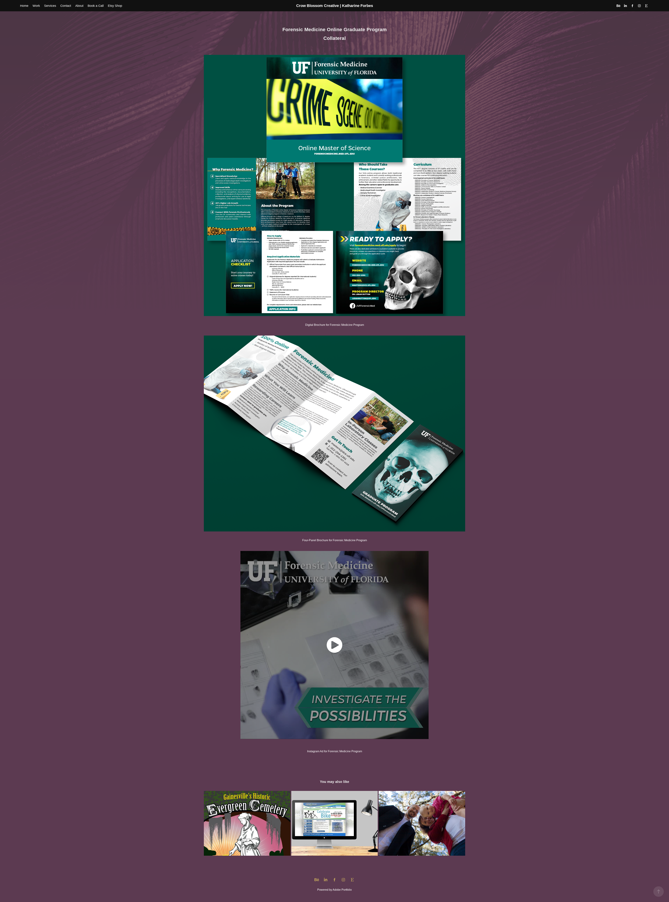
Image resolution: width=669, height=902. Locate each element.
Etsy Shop (115, 5)
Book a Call (96, 5)
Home (24, 5)
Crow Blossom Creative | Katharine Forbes (334, 5)
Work (36, 5)
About (79, 5)
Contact (65, 5)
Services (50, 5)
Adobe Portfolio (342, 889)
